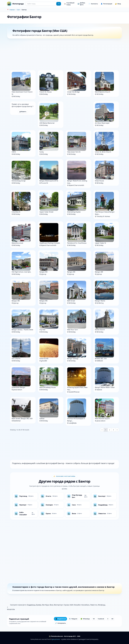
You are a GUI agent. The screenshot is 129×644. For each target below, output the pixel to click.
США (18, 10)
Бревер (38, 605)
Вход (118, 4)
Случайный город (69, 4)
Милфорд (101, 605)
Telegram (73, 619)
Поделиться (60, 619)
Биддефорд (31, 605)
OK (112, 619)
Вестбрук (45, 605)
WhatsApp (85, 619)
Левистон (93, 605)
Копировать (60, 623)
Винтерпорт (58, 605)
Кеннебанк (85, 605)
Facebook (101, 619)
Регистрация (106, 4)
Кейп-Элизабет (75, 605)
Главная (12, 10)
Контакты (93, 4)
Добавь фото (81, 4)
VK (94, 619)
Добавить (22, 111)
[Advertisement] (63, 55)
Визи (51, 605)
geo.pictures (56, 639)
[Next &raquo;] (117, 430)
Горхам (66, 605)
